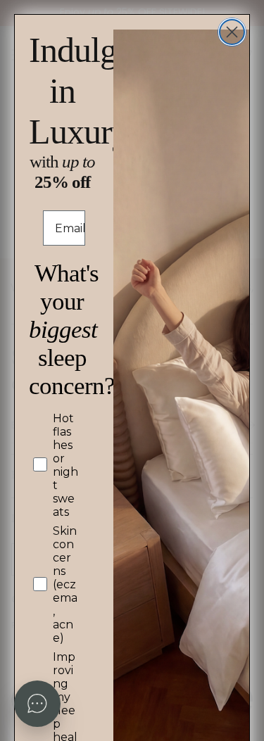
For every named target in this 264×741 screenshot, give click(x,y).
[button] (37, 703)
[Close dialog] (232, 32)
